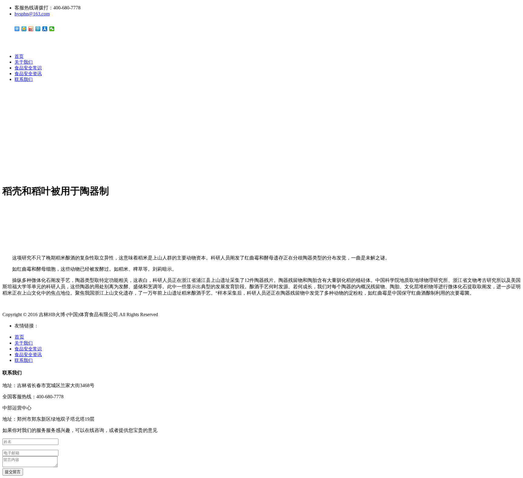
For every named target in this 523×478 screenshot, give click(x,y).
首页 (19, 56)
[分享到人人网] (45, 28)
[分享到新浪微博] (31, 28)
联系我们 (24, 79)
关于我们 (24, 62)
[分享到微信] (51, 28)
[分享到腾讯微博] (38, 28)
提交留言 (13, 472)
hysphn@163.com (32, 13)
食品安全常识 (28, 67)
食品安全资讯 (28, 73)
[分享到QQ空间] (24, 28)
